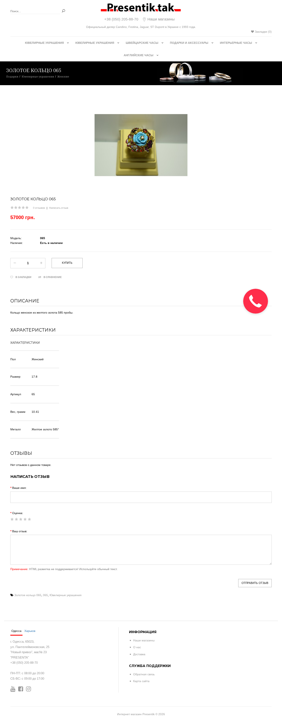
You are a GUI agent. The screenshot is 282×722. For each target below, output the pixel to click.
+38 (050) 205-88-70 (121, 19)
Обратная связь (144, 674)
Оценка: (17, 513)
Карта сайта (141, 681)
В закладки (23, 277)
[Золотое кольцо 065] (141, 145)
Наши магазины (160, 19)
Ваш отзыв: (19, 531)
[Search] (63, 11)
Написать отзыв (58, 207)
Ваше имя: (19, 487)
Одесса (16, 630)
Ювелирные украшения (66, 595)
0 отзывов (39, 207)
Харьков (29, 630)
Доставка (139, 654)
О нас (137, 647)
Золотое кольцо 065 (27, 595)
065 (45, 595)
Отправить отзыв (255, 583)
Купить (67, 262)
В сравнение (53, 277)
